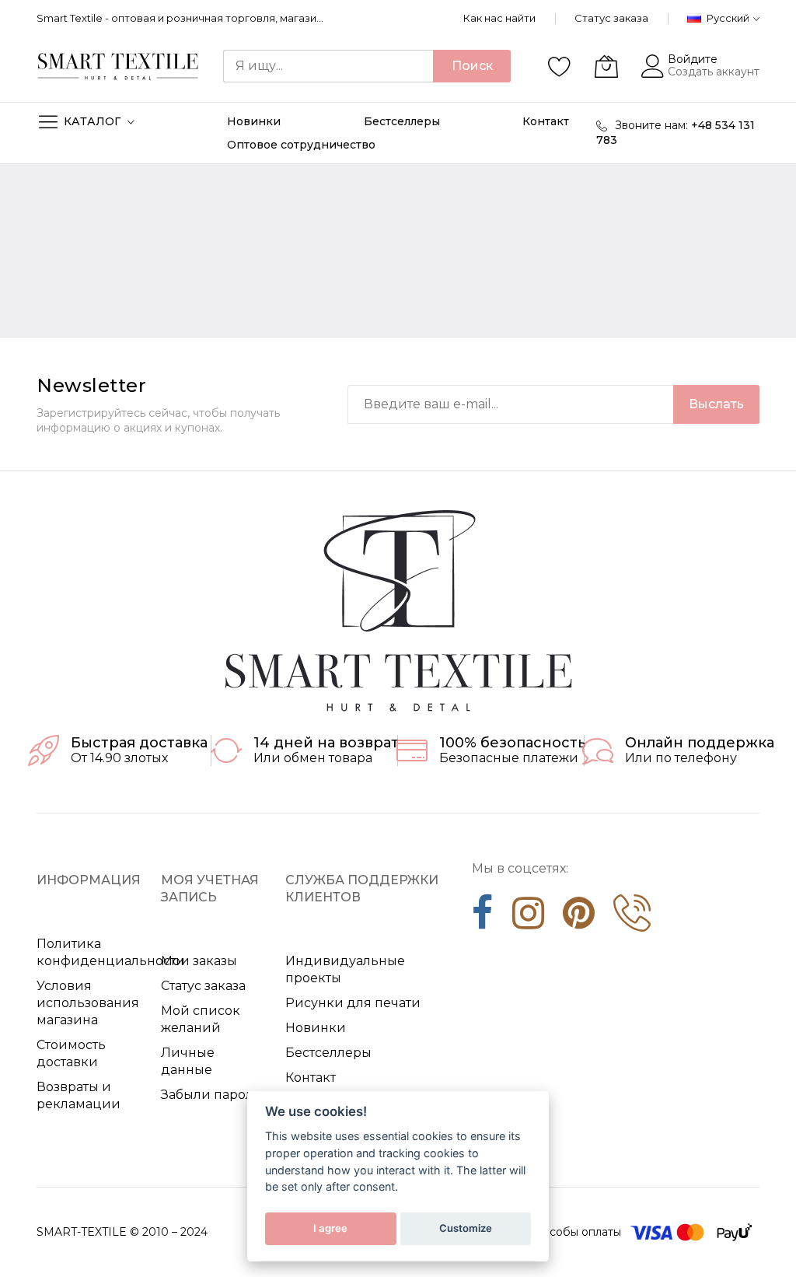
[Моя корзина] (606, 66)
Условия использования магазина (88, 1002)
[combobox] (328, 66)
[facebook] (483, 918)
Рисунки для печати (353, 1002)
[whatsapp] (632, 918)
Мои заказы (199, 960)
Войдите (692, 59)
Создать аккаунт (713, 72)
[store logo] (118, 66)
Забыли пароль (211, 1094)
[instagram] (528, 918)
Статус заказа (611, 18)
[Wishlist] (559, 66)
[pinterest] (579, 918)
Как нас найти (499, 18)
